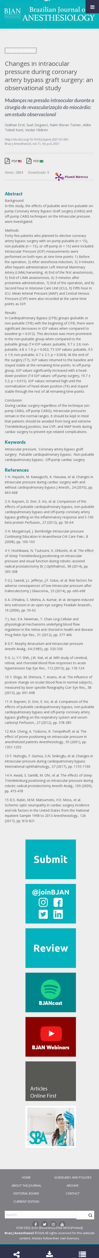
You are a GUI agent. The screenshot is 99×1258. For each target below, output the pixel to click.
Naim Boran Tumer (65, 124)
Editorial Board (26, 1193)
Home (26, 1177)
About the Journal (26, 1185)
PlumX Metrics (76, 176)
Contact (73, 1193)
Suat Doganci (37, 124)
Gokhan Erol (15, 124)
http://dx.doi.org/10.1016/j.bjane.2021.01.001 (36, 139)
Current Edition (26, 1201)
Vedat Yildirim (36, 129)
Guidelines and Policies (73, 1177)
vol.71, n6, (39, 143)
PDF (14, 161)
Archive (73, 1185)
